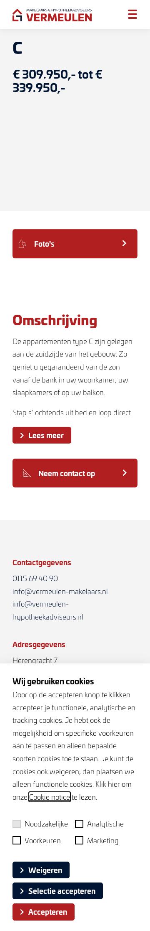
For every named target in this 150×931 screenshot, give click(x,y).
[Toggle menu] (133, 14)
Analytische (105, 823)
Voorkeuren (43, 840)
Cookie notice (49, 796)
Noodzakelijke (46, 823)
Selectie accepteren (61, 890)
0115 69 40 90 (35, 578)
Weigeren (45, 869)
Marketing (103, 840)
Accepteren (47, 911)
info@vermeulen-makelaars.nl (60, 591)
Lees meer (46, 434)
